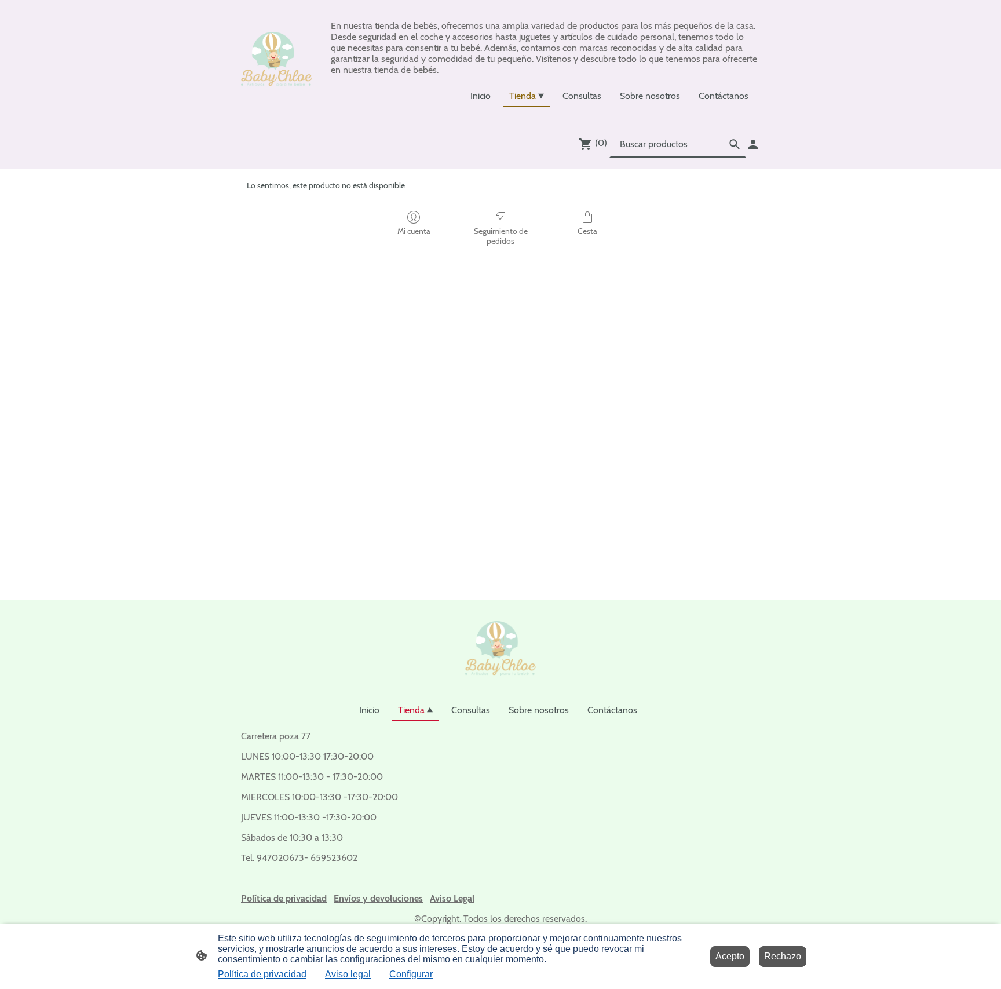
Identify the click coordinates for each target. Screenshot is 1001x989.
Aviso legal (348, 974)
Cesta (587, 231)
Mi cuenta (413, 231)
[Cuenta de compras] (753, 144)
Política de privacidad (262, 974)
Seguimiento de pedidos (501, 236)
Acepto (729, 956)
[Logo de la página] (276, 59)
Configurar (411, 974)
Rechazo (782, 956)
